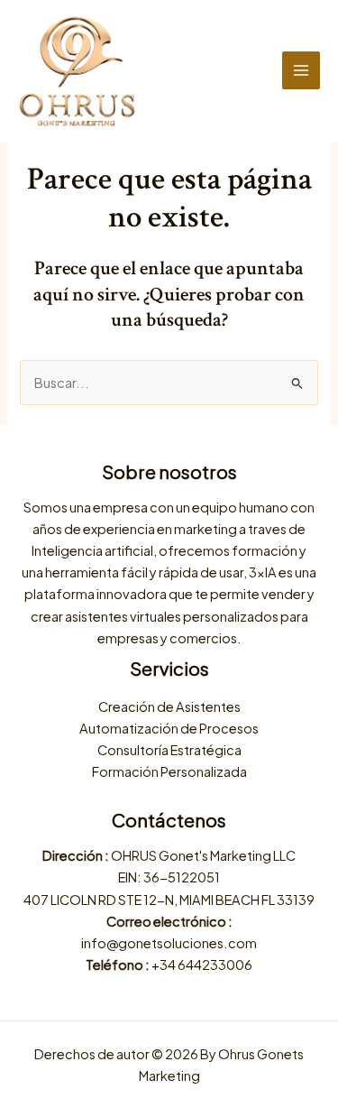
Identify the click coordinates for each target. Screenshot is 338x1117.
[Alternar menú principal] (301, 70)
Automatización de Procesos (169, 728)
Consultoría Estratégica (169, 750)
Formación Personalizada (169, 771)
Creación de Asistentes (169, 706)
